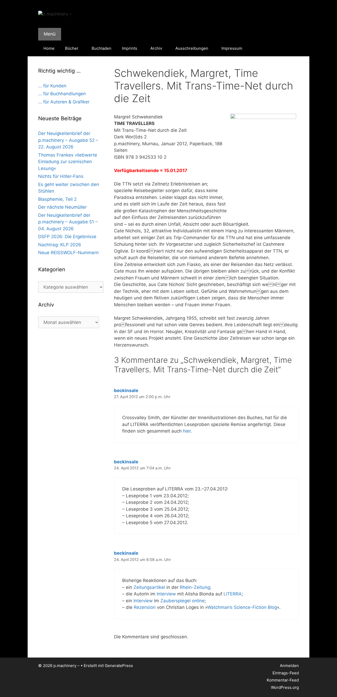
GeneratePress (119, 665)
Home (48, 48)
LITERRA (233, 593)
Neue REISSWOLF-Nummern (68, 252)
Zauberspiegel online (182, 600)
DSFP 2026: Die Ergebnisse (67, 236)
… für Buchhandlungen (62, 93)
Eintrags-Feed (285, 672)
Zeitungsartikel (149, 587)
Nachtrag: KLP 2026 (59, 244)
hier (187, 431)
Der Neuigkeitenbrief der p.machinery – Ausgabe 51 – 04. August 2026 (68, 222)
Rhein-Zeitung (195, 587)
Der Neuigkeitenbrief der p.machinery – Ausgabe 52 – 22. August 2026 (68, 140)
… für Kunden (52, 85)
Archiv (156, 48)
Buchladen (101, 48)
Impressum (231, 48)
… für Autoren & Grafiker (64, 101)
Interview (166, 593)
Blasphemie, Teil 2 (57, 199)
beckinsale (126, 390)
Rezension (145, 607)
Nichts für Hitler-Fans (60, 176)
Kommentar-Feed (283, 680)
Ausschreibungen (191, 48)
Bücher (71, 48)
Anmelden (289, 665)
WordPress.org (285, 687)
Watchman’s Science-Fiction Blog (242, 607)
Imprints (129, 48)
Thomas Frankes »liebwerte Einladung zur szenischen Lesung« (67, 161)
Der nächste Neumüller (62, 207)
